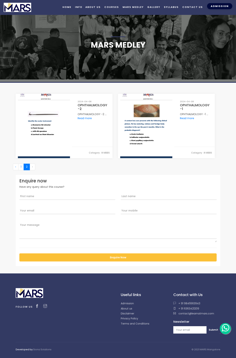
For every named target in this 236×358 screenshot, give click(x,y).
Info (78, 7)
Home (67, 7)
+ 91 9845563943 (189, 303)
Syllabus (171, 7)
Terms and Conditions (135, 323)
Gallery (153, 7)
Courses (111, 7)
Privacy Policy (129, 318)
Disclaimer (127, 313)
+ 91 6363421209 (188, 308)
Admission (127, 303)
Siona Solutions (42, 349)
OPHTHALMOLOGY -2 (92, 107)
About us (126, 308)
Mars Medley (133, 7)
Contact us (192, 7)
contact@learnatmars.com (196, 313)
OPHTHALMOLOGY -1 (195, 107)
